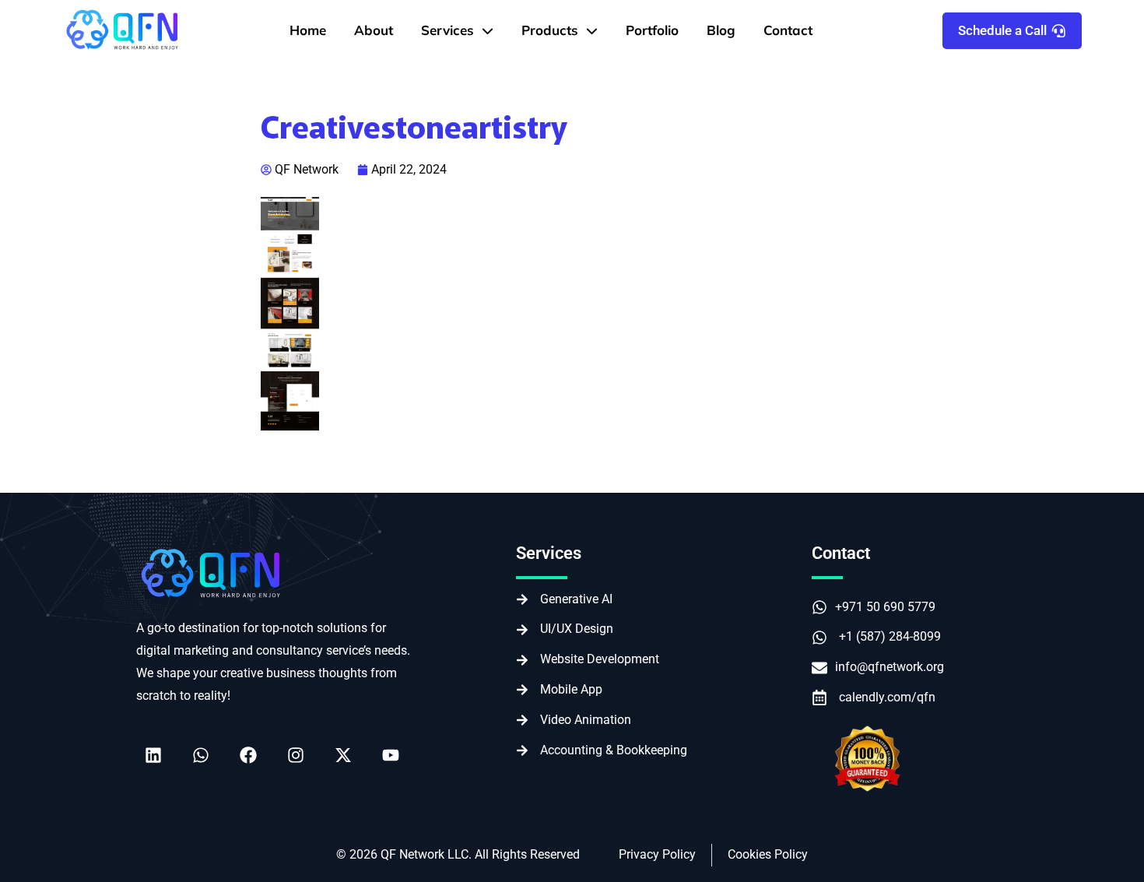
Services (447, 30)
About (373, 30)
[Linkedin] (153, 755)
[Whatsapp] (201, 755)
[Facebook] (248, 755)
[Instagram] (296, 755)
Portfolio (652, 30)
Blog (721, 30)
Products (549, 30)
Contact (787, 30)
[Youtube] (391, 755)
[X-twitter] (343, 755)
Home (308, 30)
